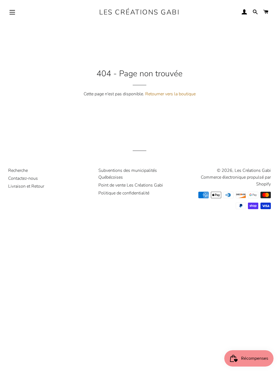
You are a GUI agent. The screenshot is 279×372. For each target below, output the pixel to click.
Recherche (18, 170)
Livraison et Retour (26, 186)
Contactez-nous (23, 178)
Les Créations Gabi (139, 12)
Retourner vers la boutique (170, 94)
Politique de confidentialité (123, 193)
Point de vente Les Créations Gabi (130, 185)
